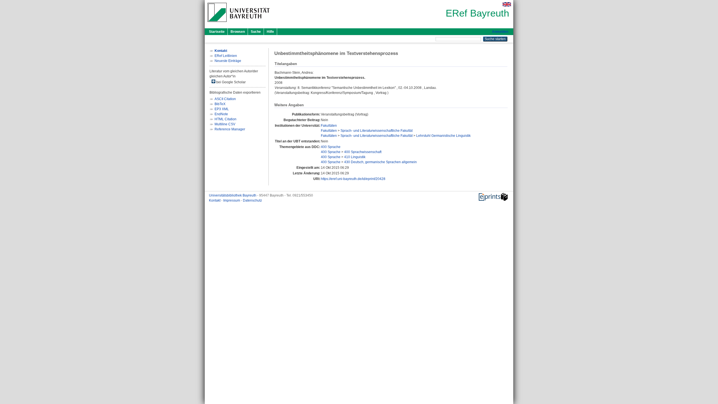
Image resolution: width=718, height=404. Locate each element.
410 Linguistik (354, 157)
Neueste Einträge (228, 61)
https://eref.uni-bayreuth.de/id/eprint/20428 (353, 179)
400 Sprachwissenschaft (362, 152)
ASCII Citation (225, 99)
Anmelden (500, 32)
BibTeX (220, 104)
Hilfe (270, 32)
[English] (507, 4)
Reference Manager (230, 129)
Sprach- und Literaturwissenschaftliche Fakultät (376, 131)
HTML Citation (225, 119)
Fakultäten (329, 126)
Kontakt (215, 200)
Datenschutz (252, 200)
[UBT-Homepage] (238, 24)
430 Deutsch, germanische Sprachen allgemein (380, 162)
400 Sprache (330, 147)
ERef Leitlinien (226, 56)
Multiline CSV (225, 124)
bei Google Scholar (230, 82)
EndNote (221, 114)
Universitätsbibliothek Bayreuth (233, 195)
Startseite (217, 32)
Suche (256, 32)
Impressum (232, 200)
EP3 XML (222, 109)
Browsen (238, 32)
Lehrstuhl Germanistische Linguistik (443, 136)
